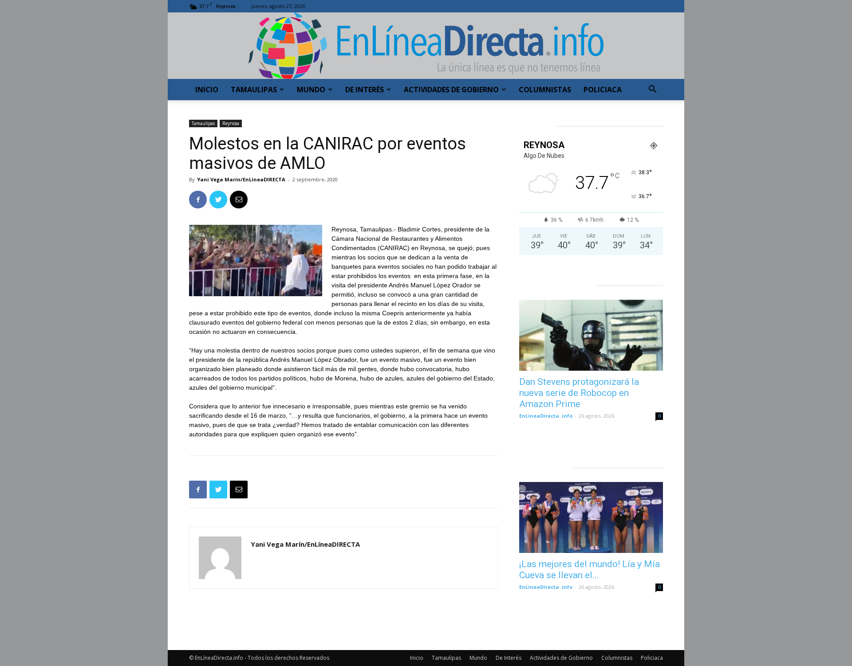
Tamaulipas (254, 89)
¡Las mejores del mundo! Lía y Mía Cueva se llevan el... (589, 569)
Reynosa (230, 123)
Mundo (311, 89)
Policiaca (603, 89)
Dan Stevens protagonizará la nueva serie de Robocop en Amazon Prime (579, 392)
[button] (652, 90)
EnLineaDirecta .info (545, 415)
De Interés (364, 89)
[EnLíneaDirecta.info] (426, 45)
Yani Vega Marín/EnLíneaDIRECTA (241, 179)
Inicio (206, 89)
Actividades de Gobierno (451, 89)
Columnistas (545, 89)
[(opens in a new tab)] (591, 335)
